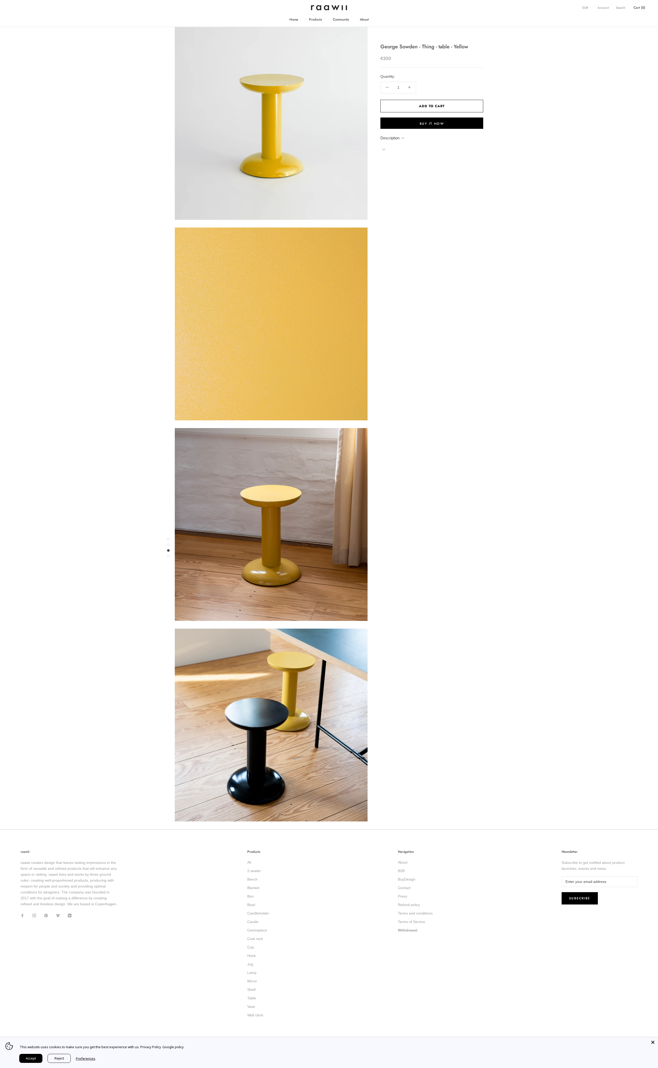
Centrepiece (257, 930)
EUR (585, 7)
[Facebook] (22, 915)
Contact (404, 888)
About (364, 19)
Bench (252, 879)
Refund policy (409, 905)
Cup (250, 947)
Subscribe (579, 898)
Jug (250, 964)
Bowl (251, 905)
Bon (250, 896)
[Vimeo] (58, 915)
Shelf (251, 990)
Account (603, 7)
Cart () (639, 7)
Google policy (173, 1047)
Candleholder (258, 913)
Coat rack (255, 939)
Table (251, 998)
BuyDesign (406, 879)
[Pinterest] (46, 915)
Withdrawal (407, 930)
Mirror (252, 981)
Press (402, 896)
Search (620, 7)
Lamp (252, 973)
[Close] (652, 1042)
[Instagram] (34, 915)
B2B (401, 871)
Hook (251, 956)
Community (341, 19)
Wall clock (255, 1015)
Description (389, 137)
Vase (251, 1006)
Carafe (252, 922)
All (249, 862)
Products (315, 19)
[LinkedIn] (69, 915)
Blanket (253, 888)
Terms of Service (411, 922)
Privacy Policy (150, 1047)
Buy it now (432, 123)
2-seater (254, 871)
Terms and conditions (415, 913)
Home (293, 19)
